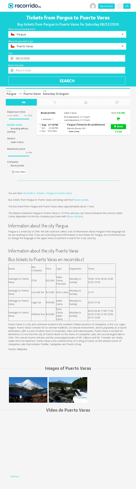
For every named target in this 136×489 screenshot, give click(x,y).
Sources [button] (14, 476)
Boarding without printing (17, 130)
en (127, 6)
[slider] (7, 119)
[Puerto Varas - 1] (28, 390)
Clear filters (20, 171)
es (120, 6)
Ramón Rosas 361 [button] (76, 128)
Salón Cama (17, 142)
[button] (87, 124)
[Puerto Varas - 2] (68, 390)
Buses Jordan (81, 199)
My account (106, 6)
